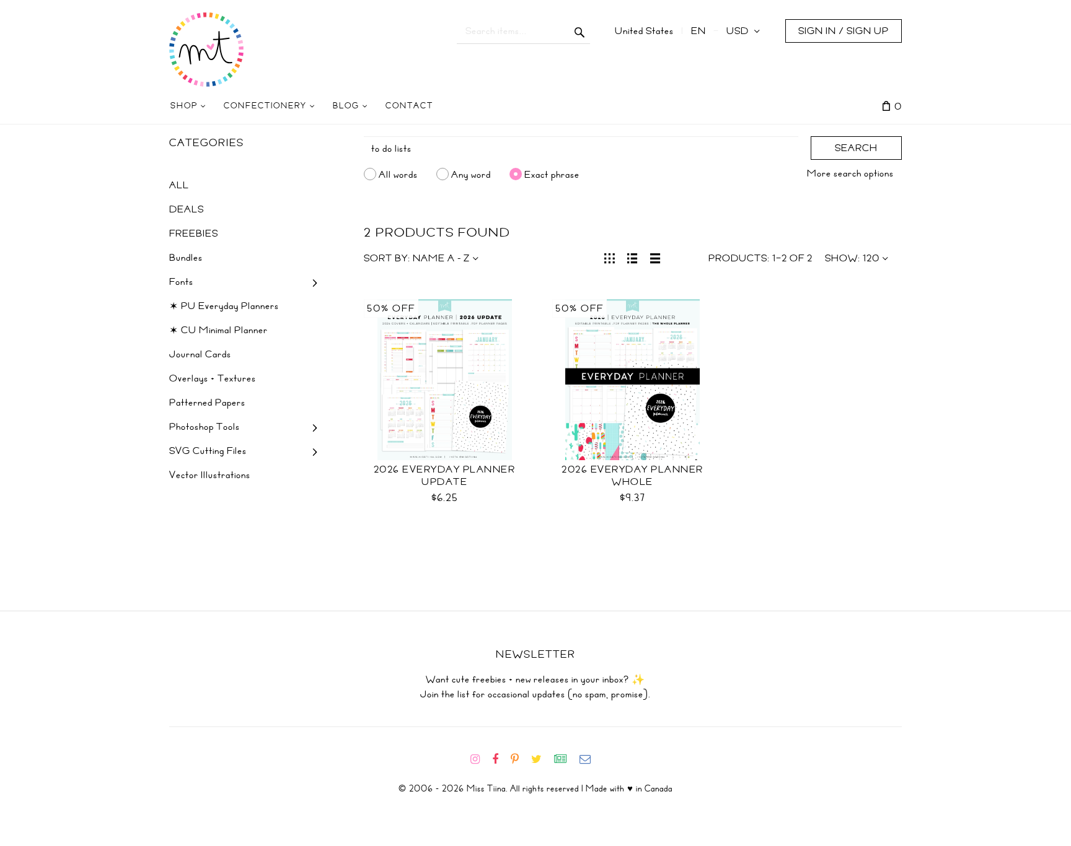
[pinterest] (520, 759)
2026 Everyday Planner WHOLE (632, 475)
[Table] (655, 257)
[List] (632, 257)
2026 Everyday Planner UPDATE (445, 475)
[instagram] (480, 759)
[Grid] (609, 257)
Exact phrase (552, 174)
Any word (471, 174)
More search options (850, 173)
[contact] (590, 759)
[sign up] (565, 759)
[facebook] (500, 759)
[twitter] (541, 759)
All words (398, 174)
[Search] (580, 31)
